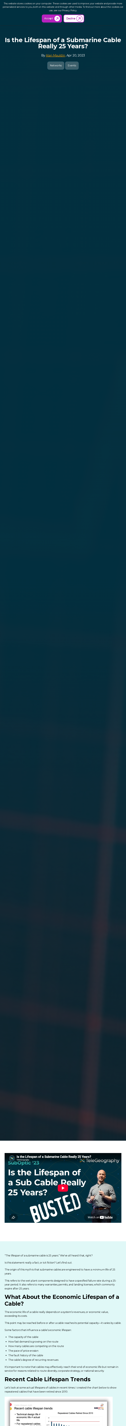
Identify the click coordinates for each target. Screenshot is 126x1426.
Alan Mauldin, (56, 55)
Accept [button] (48, 18)
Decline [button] (70, 18)
